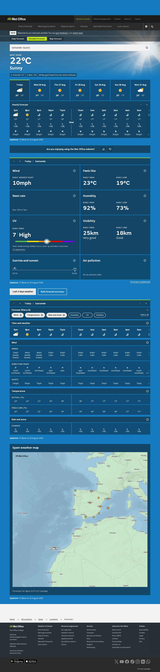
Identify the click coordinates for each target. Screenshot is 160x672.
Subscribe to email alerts (121, 647)
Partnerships (117, 642)
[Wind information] (147, 342)
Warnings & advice (46, 26)
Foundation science (68, 642)
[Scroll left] (141, 104)
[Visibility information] (144, 221)
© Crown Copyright (143, 669)
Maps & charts (68, 26)
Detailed (37, 38)
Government (91, 630)
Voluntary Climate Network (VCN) (16, 652)
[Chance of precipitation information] (74, 196)
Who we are (116, 630)
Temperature (32, 315)
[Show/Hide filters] (147, 310)
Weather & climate (83, 19)
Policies (142, 626)
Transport (90, 633)
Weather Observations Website (18, 645)
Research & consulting (95, 642)
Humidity (74, 315)
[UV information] (74, 221)
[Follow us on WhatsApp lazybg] (148, 661)
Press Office (116, 636)
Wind (15, 315)
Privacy (142, 639)
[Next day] (20, 161)
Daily (18, 38)
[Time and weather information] (147, 323)
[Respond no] (110, 149)
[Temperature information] (147, 391)
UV (87, 315)
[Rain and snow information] (147, 419)
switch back (78, 33)
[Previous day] (14, 161)
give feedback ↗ (63, 33)
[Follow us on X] (116, 661)
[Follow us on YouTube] (122, 661)
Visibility (100, 315)
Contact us (116, 644)
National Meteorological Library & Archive (18, 637)
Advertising (91, 647)
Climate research (67, 636)
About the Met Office (120, 626)
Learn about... (123, 26)
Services (117, 19)
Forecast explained (140, 281)
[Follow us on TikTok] (132, 661)
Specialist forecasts (102, 26)
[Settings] (146, 26)
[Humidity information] (144, 196)
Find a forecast (25, 26)
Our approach (66, 630)
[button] (75, 490)
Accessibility (143, 630)
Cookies (142, 633)
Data (88, 639)
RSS (140, 642)
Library (63, 644)
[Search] (145, 46)
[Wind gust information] (74, 171)
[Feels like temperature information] (144, 171)
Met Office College (17, 630)
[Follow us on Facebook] (127, 661)
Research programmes (102, 19)
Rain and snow (53, 315)
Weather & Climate (45, 626)
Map (56, 38)
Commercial (116, 633)
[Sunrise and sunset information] (74, 260)
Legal (141, 636)
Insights (90, 644)
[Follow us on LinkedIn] (143, 661)
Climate (84, 26)
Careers (138, 19)
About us (127, 19)
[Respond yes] (103, 149)
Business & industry (94, 636)
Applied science (67, 639)
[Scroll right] (147, 104)
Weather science (67, 633)
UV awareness (19, 249)
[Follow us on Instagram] (138, 661)
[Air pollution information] (144, 260)
